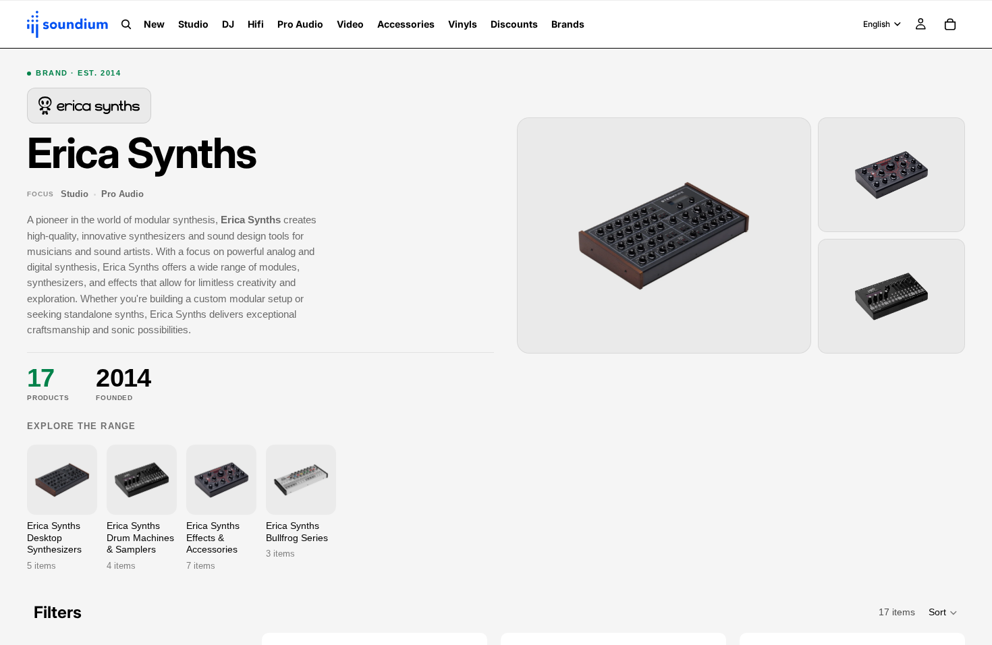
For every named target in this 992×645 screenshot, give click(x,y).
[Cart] (950, 24)
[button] (943, 612)
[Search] (126, 24)
